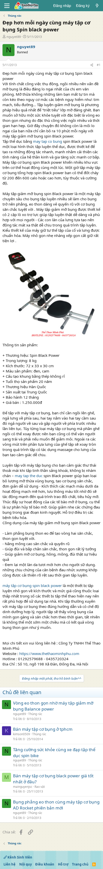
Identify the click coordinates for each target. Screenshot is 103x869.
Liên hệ (10, 864)
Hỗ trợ (63, 864)
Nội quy (25, 864)
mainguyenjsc (22, 787)
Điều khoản (44, 864)
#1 (98, 65)
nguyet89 (13, 36)
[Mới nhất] (97, 5)
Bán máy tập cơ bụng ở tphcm (42, 729)
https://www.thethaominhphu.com (49, 653)
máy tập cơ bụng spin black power (32, 585)
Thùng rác (35, 714)
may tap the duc (28, 475)
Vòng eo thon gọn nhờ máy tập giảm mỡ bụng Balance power (53, 706)
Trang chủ (80, 864)
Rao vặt (39, 787)
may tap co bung (47, 141)
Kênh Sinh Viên (19, 857)
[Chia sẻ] (91, 65)
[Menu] (7, 6)
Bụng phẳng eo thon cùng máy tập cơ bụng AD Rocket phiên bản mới (56, 805)
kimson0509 (21, 734)
